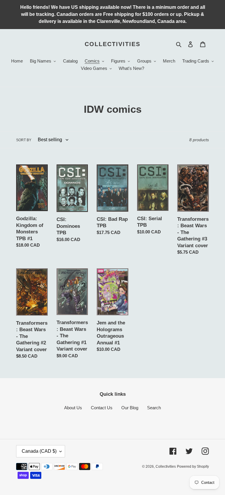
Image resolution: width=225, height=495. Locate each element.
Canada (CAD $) (39, 451)
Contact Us (101, 407)
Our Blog (129, 407)
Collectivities (112, 44)
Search (154, 407)
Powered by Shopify (193, 466)
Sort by (23, 140)
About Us (73, 407)
